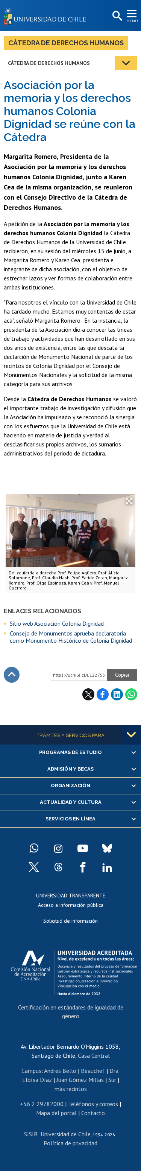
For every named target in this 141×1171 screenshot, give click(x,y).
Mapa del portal (56, 1113)
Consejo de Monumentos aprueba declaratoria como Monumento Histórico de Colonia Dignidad (71, 637)
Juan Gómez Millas (80, 1079)
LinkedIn (117, 694)
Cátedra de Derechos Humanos (66, 43)
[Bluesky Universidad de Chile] (107, 848)
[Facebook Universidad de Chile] (82, 867)
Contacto (93, 1113)
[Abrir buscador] (116, 16)
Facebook (103, 694)
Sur (112, 1079)
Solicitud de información (70, 920)
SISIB (31, 1134)
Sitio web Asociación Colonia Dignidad (57, 623)
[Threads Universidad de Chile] (58, 867)
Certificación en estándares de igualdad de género (70, 1011)
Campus (31, 1070)
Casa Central (94, 1055)
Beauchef (93, 1070)
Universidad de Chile (66, 1134)
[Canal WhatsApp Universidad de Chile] (33, 848)
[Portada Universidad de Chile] (47, 15)
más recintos (71, 1089)
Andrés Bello (60, 1070)
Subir (12, 675)
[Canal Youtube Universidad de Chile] (82, 848)
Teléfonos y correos (93, 1104)
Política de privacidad (70, 1143)
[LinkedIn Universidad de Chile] (107, 867)
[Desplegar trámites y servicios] (131, 735)
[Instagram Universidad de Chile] (58, 848)
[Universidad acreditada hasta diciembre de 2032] (74, 971)
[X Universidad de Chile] (33, 867)
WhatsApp (131, 694)
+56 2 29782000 (42, 1104)
